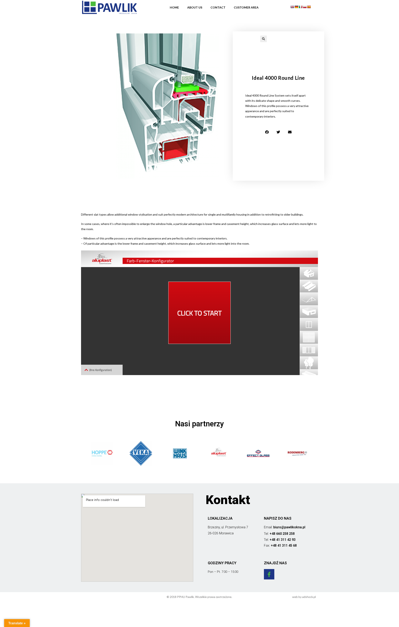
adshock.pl (309, 597)
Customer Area (246, 7)
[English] (292, 7)
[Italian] (300, 7)
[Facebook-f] (269, 574)
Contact (218, 7)
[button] (267, 132)
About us (194, 7)
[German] (296, 7)
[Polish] (305, 7)
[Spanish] (309, 7)
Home (174, 7)
